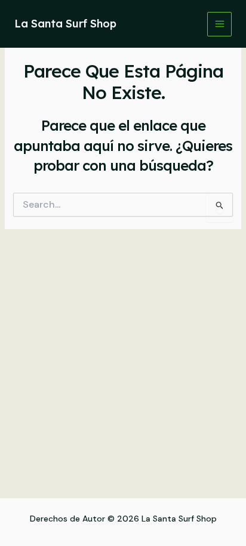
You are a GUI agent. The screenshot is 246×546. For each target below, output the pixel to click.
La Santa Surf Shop (65, 23)
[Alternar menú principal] (219, 24)
